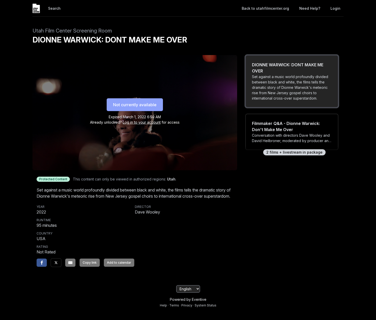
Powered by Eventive (188, 299)
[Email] (70, 263)
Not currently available (135, 104)
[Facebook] (42, 263)
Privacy (186, 305)
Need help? (309, 8)
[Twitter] (56, 263)
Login (335, 8)
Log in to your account (142, 122)
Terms (174, 305)
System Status (205, 305)
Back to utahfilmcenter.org (265, 8)
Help (163, 305)
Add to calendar (119, 262)
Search (54, 8)
